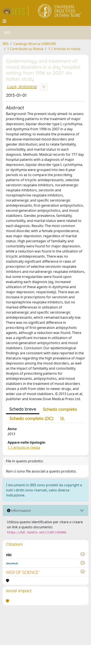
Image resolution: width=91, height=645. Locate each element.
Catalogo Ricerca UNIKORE (34, 43)
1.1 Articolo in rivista (64, 48)
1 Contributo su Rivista (25, 48)
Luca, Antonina (21, 86)
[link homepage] (15, 11)
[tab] (62, 418)
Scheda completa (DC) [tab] (31, 418)
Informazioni (20, 510)
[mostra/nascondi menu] (4, 21)
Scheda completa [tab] (60, 409)
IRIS (6, 43)
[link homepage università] (59, 11)
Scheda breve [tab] (22, 409)
